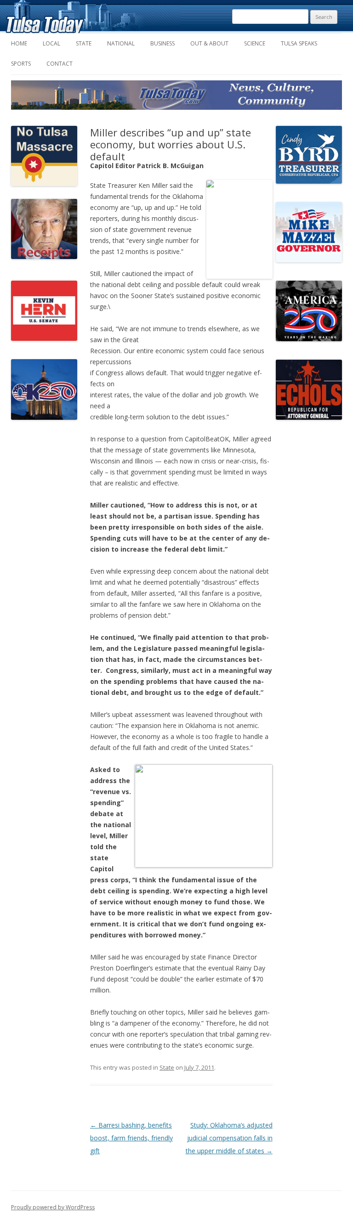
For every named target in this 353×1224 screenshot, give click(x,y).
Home (19, 43)
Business (162, 43)
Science (254, 43)
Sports (21, 64)
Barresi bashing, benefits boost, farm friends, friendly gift (131, 1138)
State (83, 43)
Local (51, 43)
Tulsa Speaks (299, 43)
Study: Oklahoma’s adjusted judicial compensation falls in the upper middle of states (229, 1138)
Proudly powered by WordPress (53, 1207)
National (121, 43)
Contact (59, 64)
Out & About (209, 43)
